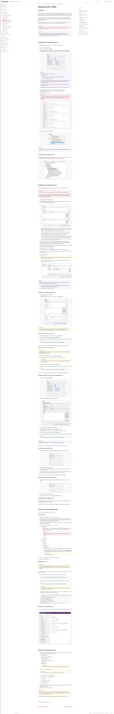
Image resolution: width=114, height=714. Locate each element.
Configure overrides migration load (83, 16)
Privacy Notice (111, 712)
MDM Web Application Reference (4, 47)
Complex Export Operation (59, 158)
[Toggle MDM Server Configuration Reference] (11, 39)
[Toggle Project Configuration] (11, 12)
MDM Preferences (4, 31)
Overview (80, 9)
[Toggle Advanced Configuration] (11, 42)
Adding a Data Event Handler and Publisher (6, 28)
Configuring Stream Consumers (5, 24)
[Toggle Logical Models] (11, 13)
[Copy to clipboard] (71, 577)
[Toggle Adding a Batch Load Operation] (11, 18)
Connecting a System (5, 16)
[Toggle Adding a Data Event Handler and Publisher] (11, 27)
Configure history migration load (84, 27)
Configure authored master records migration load (83, 22)
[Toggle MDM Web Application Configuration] (11, 44)
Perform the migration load (83, 34)
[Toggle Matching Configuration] (11, 38)
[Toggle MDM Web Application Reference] (11, 46)
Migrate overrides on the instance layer (83, 18)
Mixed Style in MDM (5, 32)
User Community (94, 712)
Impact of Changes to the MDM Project (6, 35)
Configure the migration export (83, 10)
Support (90, 712)
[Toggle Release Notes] (11, 6)
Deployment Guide (4, 49)
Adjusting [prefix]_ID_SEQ (83, 31)
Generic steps (81, 30)
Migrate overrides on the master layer (83, 20)
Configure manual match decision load (82, 26)
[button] (56, 62)
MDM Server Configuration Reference (5, 40)
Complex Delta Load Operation (43, 706)
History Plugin (60, 157)
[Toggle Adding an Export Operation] (11, 22)
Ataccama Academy (101, 712)
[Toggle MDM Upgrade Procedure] (11, 51)
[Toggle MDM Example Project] (11, 29)
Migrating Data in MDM (5, 20)
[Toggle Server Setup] (11, 36)
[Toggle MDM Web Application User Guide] (11, 9)
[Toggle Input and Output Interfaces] (11, 15)
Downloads (109, 1)
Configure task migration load (83, 24)
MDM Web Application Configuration (4, 44)
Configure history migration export (83, 12)
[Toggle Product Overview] (11, 8)
